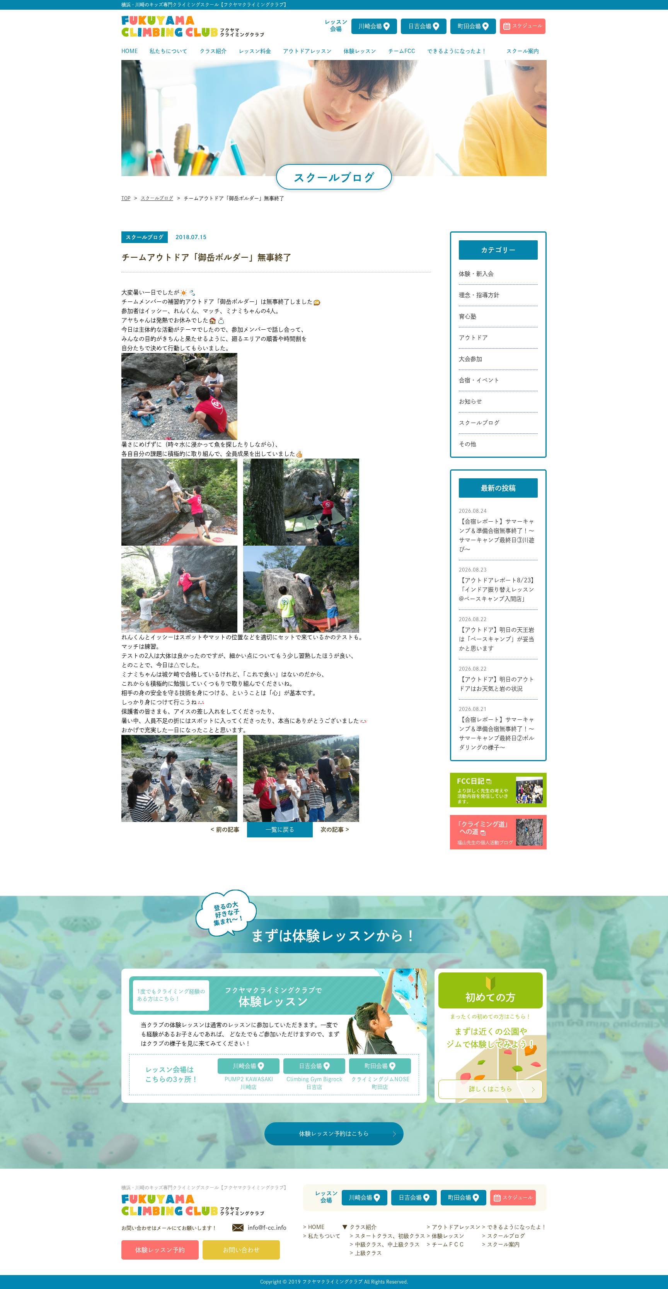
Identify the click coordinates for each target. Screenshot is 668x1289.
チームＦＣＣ (448, 1244)
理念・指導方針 (479, 295)
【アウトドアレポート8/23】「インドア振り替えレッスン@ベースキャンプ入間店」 (498, 589)
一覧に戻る (280, 829)
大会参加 (470, 359)
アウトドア (473, 338)
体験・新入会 (476, 274)
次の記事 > (334, 829)
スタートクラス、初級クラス (390, 1236)
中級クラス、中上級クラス (387, 1244)
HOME (316, 1227)
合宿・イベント (479, 380)
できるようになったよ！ (517, 1227)
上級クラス (368, 1253)
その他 (467, 444)
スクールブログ (157, 198)
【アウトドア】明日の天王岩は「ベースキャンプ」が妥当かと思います (496, 639)
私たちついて (324, 1236)
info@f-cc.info (267, 1228)
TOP (125, 198)
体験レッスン (448, 1236)
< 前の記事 (225, 829)
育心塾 (467, 316)
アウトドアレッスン (456, 1227)
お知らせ (470, 401)
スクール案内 (503, 1244)
